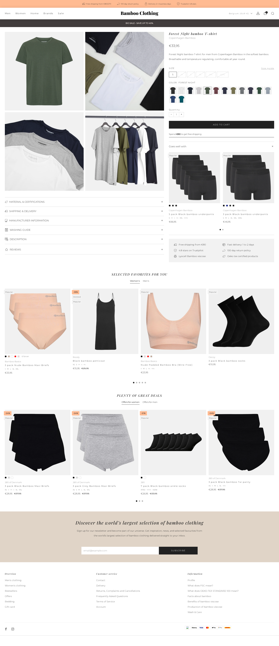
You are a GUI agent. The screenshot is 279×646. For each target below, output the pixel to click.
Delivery (100, 585)
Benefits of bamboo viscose (203, 601)
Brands (48, 13)
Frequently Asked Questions (112, 596)
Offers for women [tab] (131, 402)
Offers (8, 596)
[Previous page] (168, 178)
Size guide (267, 68)
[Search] (272, 13)
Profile (191, 580)
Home (35, 13)
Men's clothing (13, 580)
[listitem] (97, 4)
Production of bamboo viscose (205, 606)
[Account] (258, 13)
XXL (211, 74)
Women (20, 13)
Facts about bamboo (199, 596)
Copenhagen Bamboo (182, 38)
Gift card (10, 606)
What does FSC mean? (200, 585)
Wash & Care (195, 612)
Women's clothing (15, 585)
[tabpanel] (139, 336)
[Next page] (274, 178)
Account (101, 606)
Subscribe (178, 550)
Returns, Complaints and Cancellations (118, 590)
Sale (61, 13)
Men (8, 13)
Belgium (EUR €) (239, 13)
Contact (100, 580)
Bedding (10, 601)
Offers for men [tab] (150, 402)
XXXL (222, 74)
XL (200, 74)
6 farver (25, 356)
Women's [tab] (135, 281)
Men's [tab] (146, 281)
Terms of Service (105, 601)
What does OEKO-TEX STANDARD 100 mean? (213, 590)
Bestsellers (11, 590)
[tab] (220, 229)
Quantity (174, 109)
